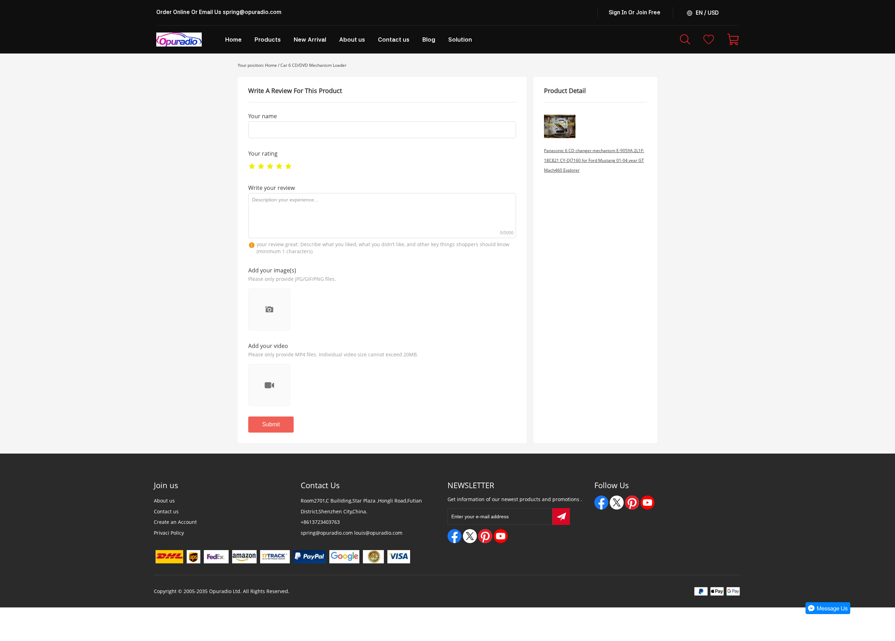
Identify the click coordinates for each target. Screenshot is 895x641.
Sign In (618, 12)
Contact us (166, 511)
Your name (262, 116)
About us (164, 500)
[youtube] (501, 536)
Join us (166, 485)
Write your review (271, 188)
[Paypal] (309, 556)
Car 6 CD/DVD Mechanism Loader (313, 65)
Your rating (263, 153)
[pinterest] (485, 536)
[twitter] (470, 536)
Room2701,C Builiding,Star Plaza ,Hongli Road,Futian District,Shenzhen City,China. (361, 506)
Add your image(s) (272, 270)
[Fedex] (216, 556)
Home (271, 65)
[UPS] (193, 556)
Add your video (268, 346)
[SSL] (373, 556)
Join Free (648, 12)
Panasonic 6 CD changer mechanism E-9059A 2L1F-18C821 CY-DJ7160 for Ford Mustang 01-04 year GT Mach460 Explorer (594, 160)
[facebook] (454, 536)
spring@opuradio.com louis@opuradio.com (351, 532)
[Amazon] (244, 556)
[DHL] (169, 556)
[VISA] (398, 556)
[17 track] (275, 556)
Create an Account (175, 522)
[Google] (344, 556)
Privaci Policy (169, 532)
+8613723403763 (320, 522)
